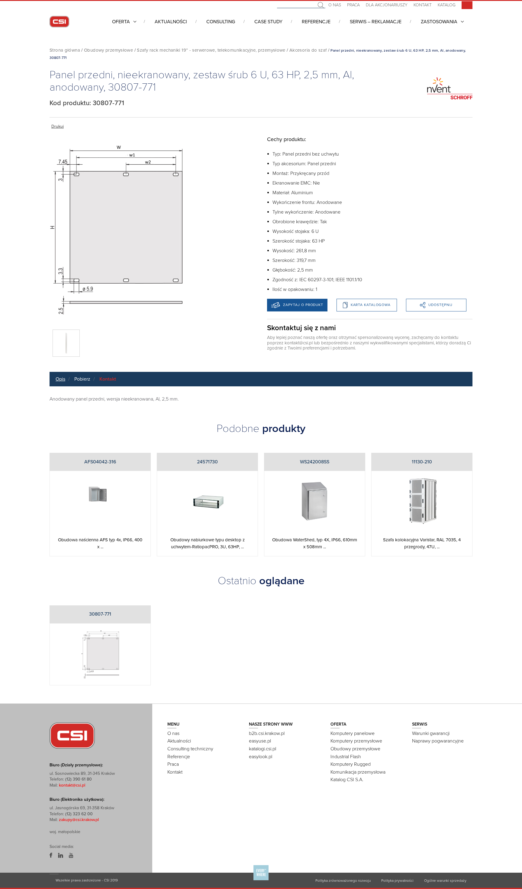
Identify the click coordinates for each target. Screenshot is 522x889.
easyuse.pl (260, 741)
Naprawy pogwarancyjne (438, 741)
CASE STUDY (268, 22)
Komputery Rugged (350, 764)
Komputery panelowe (352, 733)
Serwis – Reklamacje (375, 22)
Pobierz (82, 379)
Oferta (121, 22)
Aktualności (171, 22)
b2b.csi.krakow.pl (267, 733)
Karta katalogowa (371, 305)
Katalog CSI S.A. (346, 780)
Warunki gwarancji (431, 733)
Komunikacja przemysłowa (357, 772)
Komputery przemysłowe (356, 741)
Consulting (220, 22)
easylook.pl (260, 757)
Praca (353, 5)
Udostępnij (440, 305)
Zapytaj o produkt (303, 305)
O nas (334, 5)
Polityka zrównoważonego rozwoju (343, 880)
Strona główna (65, 50)
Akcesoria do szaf (308, 50)
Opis (60, 379)
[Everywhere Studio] (261, 880)
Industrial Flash (345, 757)
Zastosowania (439, 22)
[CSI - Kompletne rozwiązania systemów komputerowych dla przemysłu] (72, 735)
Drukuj (57, 126)
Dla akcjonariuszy (387, 5)
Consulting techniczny (190, 749)
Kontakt (423, 5)
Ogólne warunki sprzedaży (445, 880)
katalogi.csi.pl (262, 749)
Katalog (447, 5)
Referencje (316, 22)
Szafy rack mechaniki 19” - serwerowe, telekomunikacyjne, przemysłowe (211, 50)
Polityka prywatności (397, 880)
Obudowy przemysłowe (108, 50)
